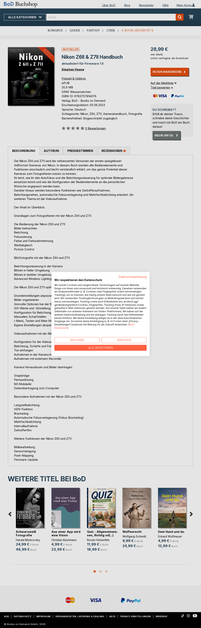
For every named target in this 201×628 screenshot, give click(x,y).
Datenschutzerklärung (133, 276)
